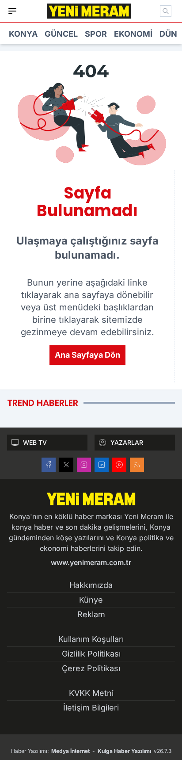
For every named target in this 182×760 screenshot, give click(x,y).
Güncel (61, 33)
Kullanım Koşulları (91, 639)
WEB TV (35, 442)
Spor (96, 33)
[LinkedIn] (102, 465)
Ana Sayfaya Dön (87, 354)
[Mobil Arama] (165, 11)
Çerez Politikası (91, 668)
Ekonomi (133, 33)
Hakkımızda (91, 585)
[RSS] (137, 465)
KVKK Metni (91, 693)
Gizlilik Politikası (91, 653)
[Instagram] (84, 465)
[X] (66, 465)
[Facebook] (49, 465)
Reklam (91, 614)
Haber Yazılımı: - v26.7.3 (91, 751)
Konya (23, 33)
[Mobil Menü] (12, 11)
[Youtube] (119, 465)
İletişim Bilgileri (91, 707)
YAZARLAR (126, 442)
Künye (91, 599)
